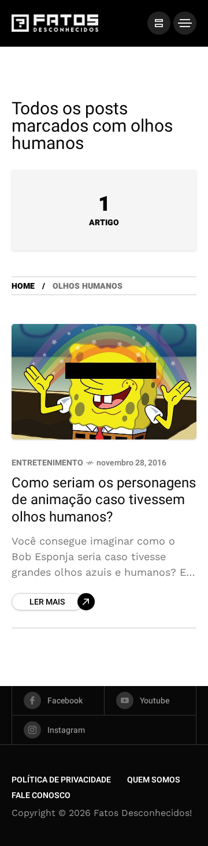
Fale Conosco (41, 795)
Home (23, 286)
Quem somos (153, 780)
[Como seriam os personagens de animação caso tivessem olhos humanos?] (104, 381)
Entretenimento (47, 463)
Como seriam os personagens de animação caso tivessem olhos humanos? (104, 500)
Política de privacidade (61, 780)
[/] (158, 23)
